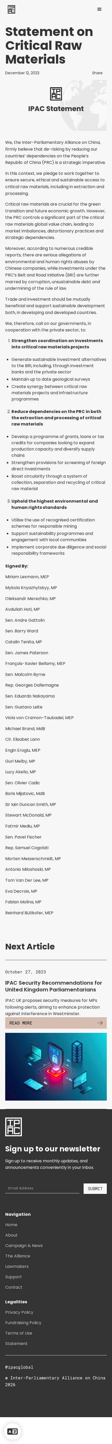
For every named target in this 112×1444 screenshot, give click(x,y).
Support (13, 1277)
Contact (13, 1287)
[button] (99, 9)
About (11, 1235)
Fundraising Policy (23, 1323)
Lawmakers (17, 1266)
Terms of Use (18, 1333)
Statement (16, 1344)
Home (11, 1225)
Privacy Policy (19, 1312)
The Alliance (17, 1256)
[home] (10, 9)
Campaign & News (24, 1246)
